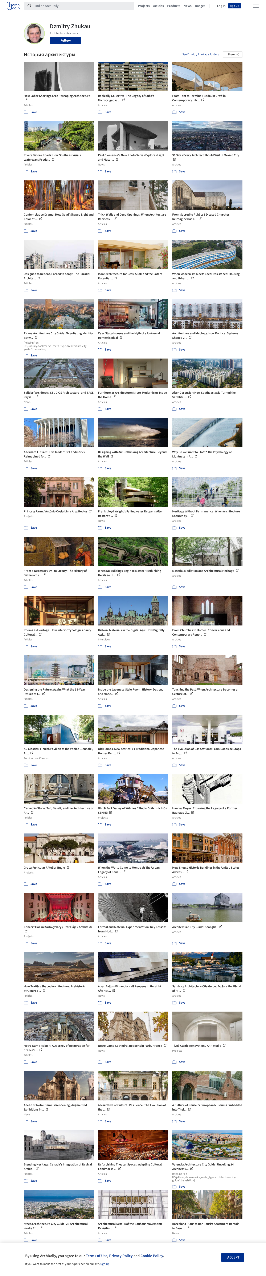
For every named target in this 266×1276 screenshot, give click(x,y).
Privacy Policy (121, 1256)
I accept (232, 1257)
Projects (144, 6)
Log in (221, 6)
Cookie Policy (151, 1256)
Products (173, 6)
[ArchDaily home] (13, 6)
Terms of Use (96, 1256)
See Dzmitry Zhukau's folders (200, 54)
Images (200, 6)
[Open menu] (256, 6)
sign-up (105, 1264)
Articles (158, 6)
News (188, 6)
